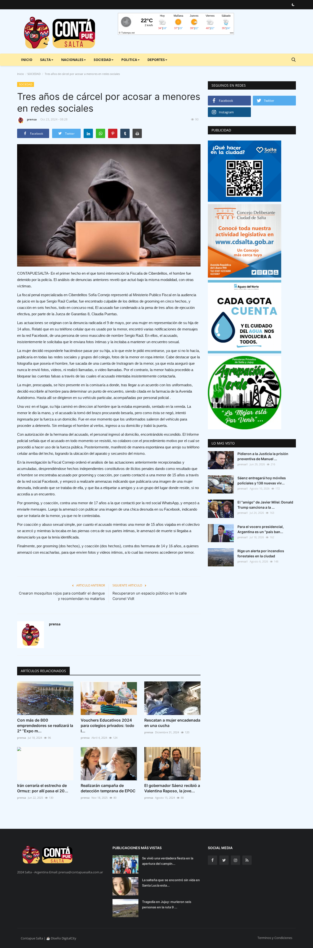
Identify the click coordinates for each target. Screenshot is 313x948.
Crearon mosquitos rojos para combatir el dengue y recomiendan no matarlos (62, 596)
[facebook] (212, 860)
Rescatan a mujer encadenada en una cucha (172, 723)
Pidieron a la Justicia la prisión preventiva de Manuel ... (262, 456)
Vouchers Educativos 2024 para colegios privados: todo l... (107, 725)
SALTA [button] (45, 59)
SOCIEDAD (34, 74)
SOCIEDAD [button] (102, 59)
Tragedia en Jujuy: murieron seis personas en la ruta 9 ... (166, 904)
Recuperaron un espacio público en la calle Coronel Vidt (149, 596)
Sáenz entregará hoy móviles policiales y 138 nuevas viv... (261, 480)
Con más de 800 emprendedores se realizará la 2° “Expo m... (45, 725)
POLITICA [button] (129, 59)
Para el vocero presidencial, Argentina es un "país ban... (260, 529)
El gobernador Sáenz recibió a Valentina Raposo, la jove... (172, 788)
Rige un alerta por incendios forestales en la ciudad (260, 553)
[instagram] (235, 860)
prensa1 (242, 464)
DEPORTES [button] (156, 59)
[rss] (247, 860)
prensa (32, 119)
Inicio (26, 59)
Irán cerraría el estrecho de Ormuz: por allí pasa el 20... (42, 788)
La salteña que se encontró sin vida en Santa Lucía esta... (171, 882)
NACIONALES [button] (72, 59)
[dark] (293, 4)
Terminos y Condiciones (274, 938)
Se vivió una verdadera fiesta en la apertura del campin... (167, 861)
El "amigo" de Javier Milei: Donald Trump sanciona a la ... (265, 504)
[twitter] (224, 860)
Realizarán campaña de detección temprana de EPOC (108, 788)
